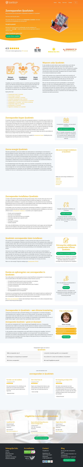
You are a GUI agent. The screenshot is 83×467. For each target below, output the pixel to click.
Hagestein (58, 178)
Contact (70, 2)
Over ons (64, 2)
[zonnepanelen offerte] (66, 241)
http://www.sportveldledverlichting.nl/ (39, 433)
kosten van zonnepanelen (13, 298)
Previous (3, 391)
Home (55, 2)
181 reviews (24, 51)
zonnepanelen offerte (33, 261)
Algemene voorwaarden (11, 457)
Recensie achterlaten (10, 458)
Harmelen (58, 184)
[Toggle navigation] (75, 2)
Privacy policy (9, 455)
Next (79, 391)
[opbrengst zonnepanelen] (66, 279)
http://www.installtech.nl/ (12, 431)
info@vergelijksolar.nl (47, 458)
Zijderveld (58, 179)
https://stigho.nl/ (59, 431)
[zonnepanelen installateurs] (66, 205)
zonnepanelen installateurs (19, 210)
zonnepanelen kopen (38, 135)
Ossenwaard (58, 183)
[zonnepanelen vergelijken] (66, 120)
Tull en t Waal (59, 181)
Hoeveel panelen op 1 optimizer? (68, 457)
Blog (59, 2)
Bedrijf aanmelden (10, 453)
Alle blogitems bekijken (69, 460)
